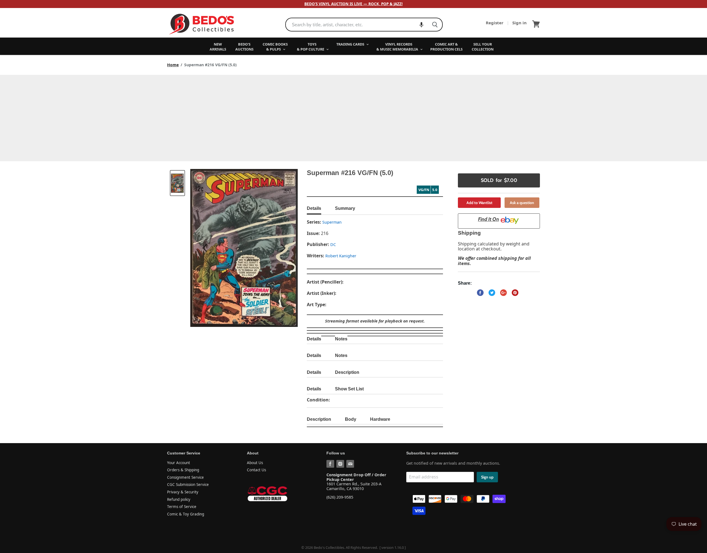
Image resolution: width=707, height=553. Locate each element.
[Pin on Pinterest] (515, 292)
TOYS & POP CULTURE (311, 47)
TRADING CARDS (350, 44)
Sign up (487, 477)
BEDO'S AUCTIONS (244, 47)
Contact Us (256, 469)
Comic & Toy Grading (185, 514)
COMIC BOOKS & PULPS (275, 47)
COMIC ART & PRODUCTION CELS (446, 47)
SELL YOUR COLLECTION (483, 47)
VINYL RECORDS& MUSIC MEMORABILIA (397, 47)
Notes (341, 339)
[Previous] (205, 247)
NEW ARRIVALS (218, 47)
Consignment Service (185, 477)
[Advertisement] (353, 116)
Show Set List (349, 389)
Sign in (519, 22)
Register (495, 22)
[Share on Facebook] (480, 292)
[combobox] (357, 24)
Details (314, 208)
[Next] (282, 247)
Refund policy (178, 499)
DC (333, 244)
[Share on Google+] (503, 292)
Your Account (178, 462)
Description (347, 372)
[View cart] (536, 24)
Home (173, 65)
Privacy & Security (182, 492)
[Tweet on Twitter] (492, 292)
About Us (255, 462)
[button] (421, 24)
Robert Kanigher (340, 255)
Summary (345, 208)
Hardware (380, 419)
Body (350, 419)
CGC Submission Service (188, 484)
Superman (332, 222)
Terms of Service (181, 506)
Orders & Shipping (183, 469)
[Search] (435, 24)
